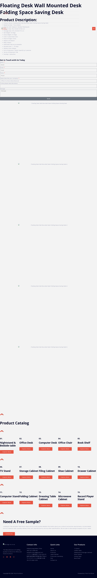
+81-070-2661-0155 (32, 560)
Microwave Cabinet (64, 498)
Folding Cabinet (28, 496)
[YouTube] (7, 557)
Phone (2, 73)
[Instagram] (13, 557)
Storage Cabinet (28, 471)
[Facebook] (10, 557)
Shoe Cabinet (66, 471)
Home (18, 2)
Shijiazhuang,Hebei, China (34, 548)
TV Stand (5, 471)
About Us (19, 5)
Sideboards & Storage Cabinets (83, 552)
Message (2, 89)
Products (19, 9)
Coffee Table (77, 550)
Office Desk (26, 442)
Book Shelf (84, 442)
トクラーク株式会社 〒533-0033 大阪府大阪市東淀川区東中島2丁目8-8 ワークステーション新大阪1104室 (36, 556)
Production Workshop (22, 17)
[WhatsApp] (3, 557)
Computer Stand (9, 496)
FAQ (17, 20)
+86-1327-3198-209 (32, 550)
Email (2, 67)
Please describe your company (9, 78)
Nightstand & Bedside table (8, 444)
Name (2, 62)
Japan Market (20, 13)
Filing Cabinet (47, 471)
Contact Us (19, 24)
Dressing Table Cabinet (47, 498)
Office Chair (65, 442)
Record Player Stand (86, 498)
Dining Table (77, 556)
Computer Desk (48, 442)
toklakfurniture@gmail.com (35, 552)
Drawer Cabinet (87, 471)
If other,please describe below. (9, 83)
